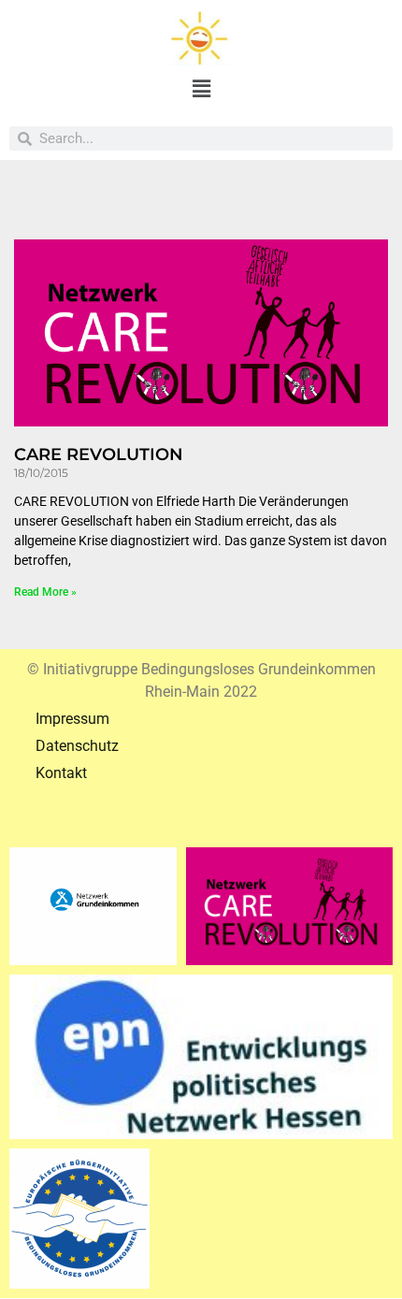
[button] (201, 90)
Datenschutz (64, 746)
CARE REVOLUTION (98, 454)
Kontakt (48, 773)
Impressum (59, 719)
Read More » (45, 592)
